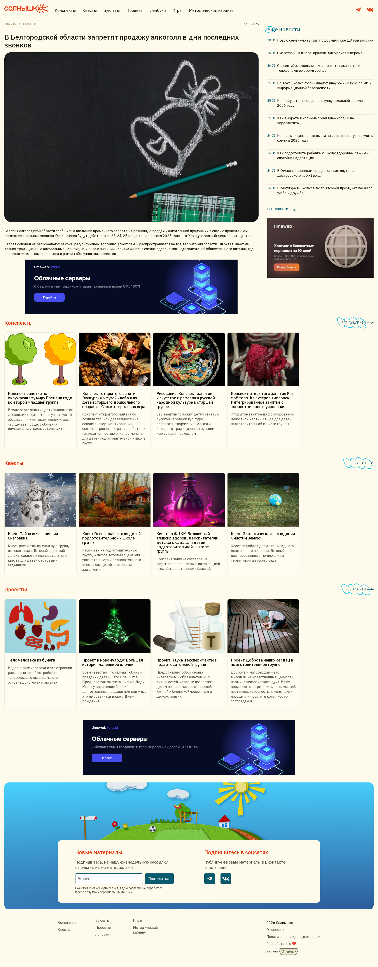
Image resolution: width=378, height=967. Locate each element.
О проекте (275, 929)
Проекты (135, 10)
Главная (11, 24)
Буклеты (111, 10)
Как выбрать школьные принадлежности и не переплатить (315, 120)
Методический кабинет (211, 10)
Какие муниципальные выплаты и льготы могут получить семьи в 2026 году (325, 138)
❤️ (281, 943)
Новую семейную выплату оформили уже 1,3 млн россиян (325, 40)
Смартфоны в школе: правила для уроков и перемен (320, 53)
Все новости (278, 209)
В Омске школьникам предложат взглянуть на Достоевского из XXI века (315, 173)
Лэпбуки (158, 10)
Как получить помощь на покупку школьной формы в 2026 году (321, 103)
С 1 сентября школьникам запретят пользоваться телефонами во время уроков (318, 68)
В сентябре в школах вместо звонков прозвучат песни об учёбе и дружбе (325, 190)
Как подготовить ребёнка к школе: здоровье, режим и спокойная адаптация (323, 155)
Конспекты (65, 10)
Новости (29, 24)
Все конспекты (354, 323)
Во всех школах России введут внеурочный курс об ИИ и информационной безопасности (324, 85)
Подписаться (159, 878)
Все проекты (356, 589)
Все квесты (357, 463)
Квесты (89, 10)
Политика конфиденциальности (293, 936)
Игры (177, 10)
